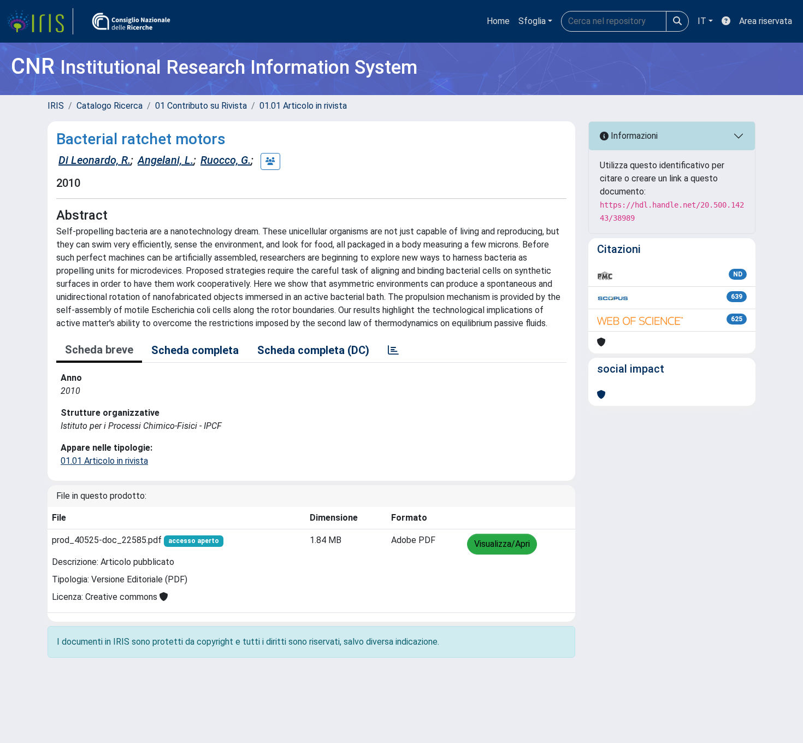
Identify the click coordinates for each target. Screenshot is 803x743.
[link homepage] (40, 21)
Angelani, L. (165, 160)
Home (498, 21)
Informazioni (633, 136)
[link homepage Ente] (131, 21)
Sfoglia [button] (532, 21)
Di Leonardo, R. (94, 160)
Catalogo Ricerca (109, 106)
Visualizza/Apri (502, 544)
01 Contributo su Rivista (201, 106)
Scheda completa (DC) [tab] (313, 350)
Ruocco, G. (225, 160)
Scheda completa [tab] (195, 350)
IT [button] (702, 21)
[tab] (393, 350)
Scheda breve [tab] (99, 349)
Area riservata (765, 21)
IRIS (56, 106)
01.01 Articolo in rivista (303, 106)
